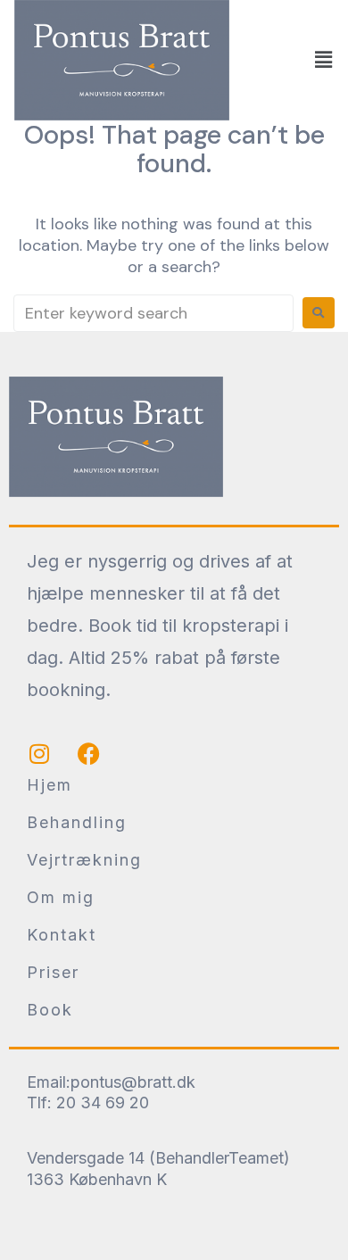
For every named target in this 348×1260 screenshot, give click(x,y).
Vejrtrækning (84, 859)
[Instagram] (39, 754)
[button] (324, 60)
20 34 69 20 (102, 1102)
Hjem (49, 784)
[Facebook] (88, 754)
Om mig (61, 897)
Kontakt (61, 934)
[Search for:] (153, 313)
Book (50, 1009)
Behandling (77, 822)
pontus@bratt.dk (132, 1082)
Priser (53, 972)
